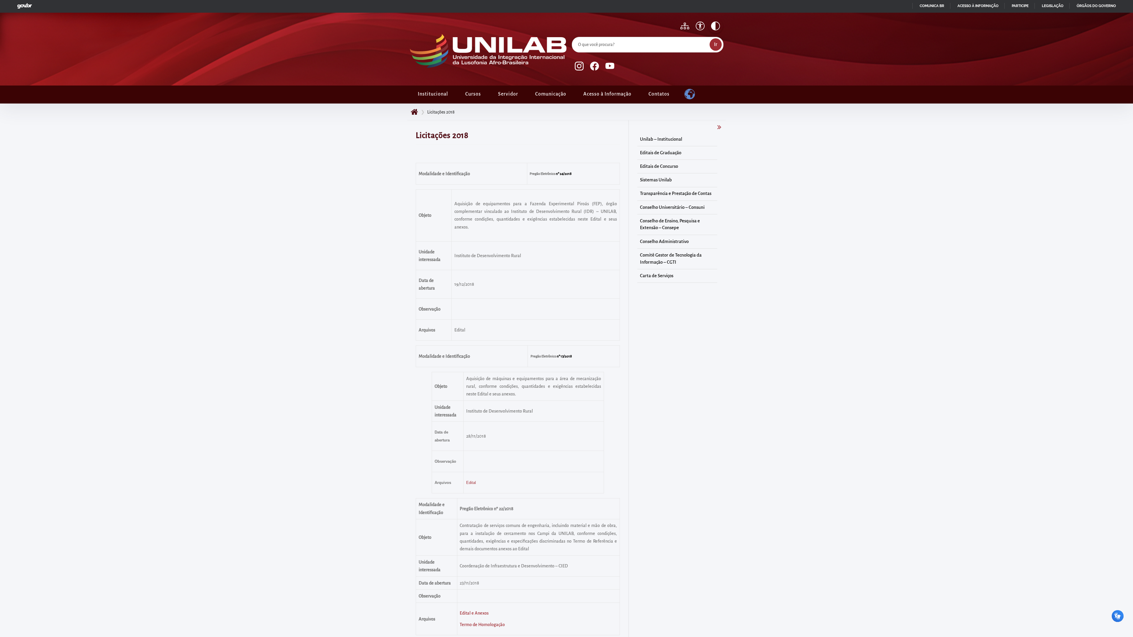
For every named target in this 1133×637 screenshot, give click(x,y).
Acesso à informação (977, 6)
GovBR (23, 4)
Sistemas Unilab (656, 180)
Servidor (508, 94)
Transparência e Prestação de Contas (675, 193)
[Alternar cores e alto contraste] (715, 26)
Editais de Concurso (659, 166)
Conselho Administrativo (664, 241)
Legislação (1052, 6)
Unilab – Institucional (661, 139)
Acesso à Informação (607, 94)
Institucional (433, 94)
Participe (1020, 6)
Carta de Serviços (656, 275)
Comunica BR (932, 6)
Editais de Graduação (660, 152)
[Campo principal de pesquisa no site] (573, 36)
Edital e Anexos (474, 613)
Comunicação (550, 94)
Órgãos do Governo (1096, 6)
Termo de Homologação (482, 624)
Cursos (473, 94)
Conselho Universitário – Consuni (672, 207)
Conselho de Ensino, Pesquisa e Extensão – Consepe (670, 224)
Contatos (659, 94)
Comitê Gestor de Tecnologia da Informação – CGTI (671, 259)
